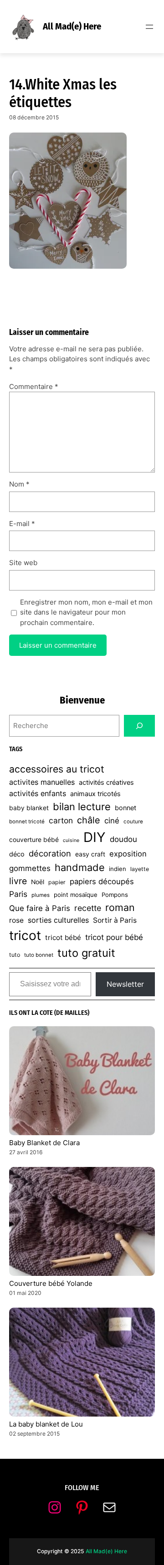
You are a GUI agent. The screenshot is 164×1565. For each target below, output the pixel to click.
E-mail (22, 523)
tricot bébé (63, 937)
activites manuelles (42, 782)
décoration (50, 853)
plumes (40, 895)
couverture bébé (34, 839)
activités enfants (37, 793)
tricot (25, 935)
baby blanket (29, 808)
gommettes (30, 868)
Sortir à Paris (115, 920)
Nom (19, 484)
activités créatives (106, 782)
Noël (37, 882)
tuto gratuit (86, 953)
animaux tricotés (95, 794)
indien (117, 868)
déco (17, 854)
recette (87, 908)
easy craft (90, 854)
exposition (128, 853)
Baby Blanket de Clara (44, 1142)
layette (139, 869)
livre (18, 881)
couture (133, 821)
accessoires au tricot (56, 769)
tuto (14, 954)
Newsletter (125, 984)
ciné (111, 820)
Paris (18, 894)
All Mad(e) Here (72, 26)
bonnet (125, 808)
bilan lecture (82, 806)
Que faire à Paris (39, 908)
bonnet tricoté (27, 821)
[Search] (139, 726)
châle (88, 820)
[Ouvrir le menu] (149, 26)
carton (61, 820)
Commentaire (33, 386)
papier (57, 882)
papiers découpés (102, 881)
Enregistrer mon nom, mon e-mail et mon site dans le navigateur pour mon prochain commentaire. (86, 612)
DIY (94, 837)
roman (120, 907)
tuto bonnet (38, 955)
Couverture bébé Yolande (50, 1283)
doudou (123, 839)
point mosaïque (75, 894)
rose (16, 920)
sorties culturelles (58, 920)
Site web (23, 562)
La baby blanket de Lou (46, 1424)
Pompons (115, 894)
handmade (80, 867)
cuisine (71, 840)
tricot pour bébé (114, 937)
